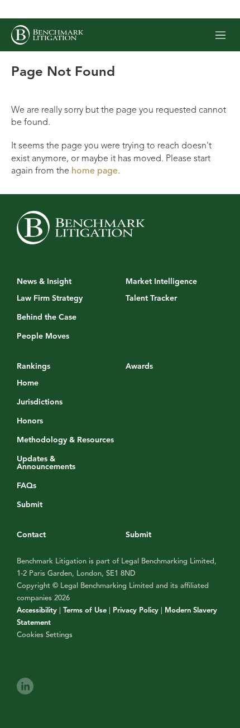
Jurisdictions (40, 402)
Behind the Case (46, 317)
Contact (31, 534)
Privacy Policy (136, 610)
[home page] (47, 34)
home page (94, 170)
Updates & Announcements (46, 463)
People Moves (43, 336)
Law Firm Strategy (50, 298)
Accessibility (37, 610)
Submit (29, 505)
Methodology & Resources (65, 440)
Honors (30, 421)
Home (28, 383)
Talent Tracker (151, 298)
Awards (139, 366)
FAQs (26, 486)
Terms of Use (85, 610)
